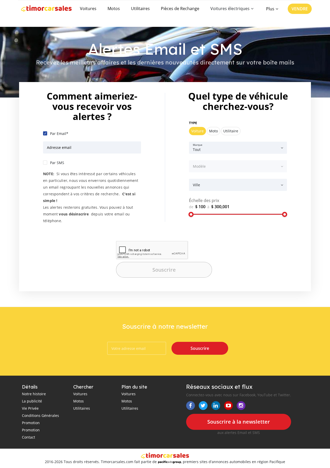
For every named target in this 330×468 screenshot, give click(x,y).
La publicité (32, 401)
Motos (114, 8)
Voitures (88, 8)
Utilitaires (140, 8)
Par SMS (57, 162)
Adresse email (59, 147)
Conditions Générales (40, 415)
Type (193, 122)
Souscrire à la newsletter (238, 421)
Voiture (197, 130)
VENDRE (300, 9)
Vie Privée (30, 408)
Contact (28, 437)
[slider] (191, 214)
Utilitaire (230, 130)
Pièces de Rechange (180, 8)
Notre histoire (34, 393)
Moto (213, 130)
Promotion (31, 422)
